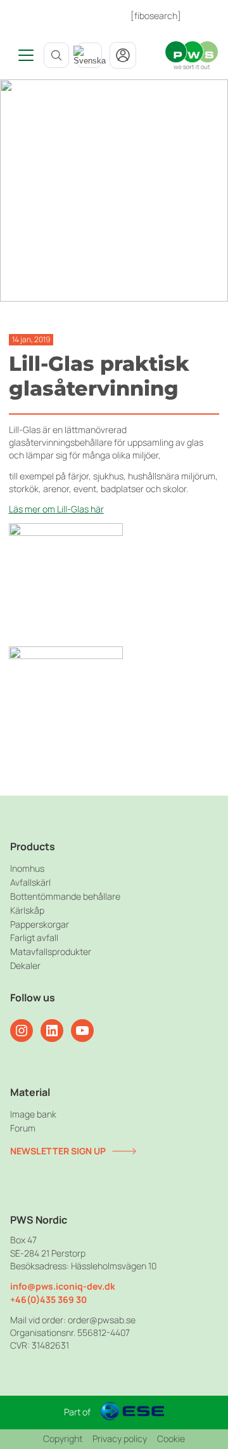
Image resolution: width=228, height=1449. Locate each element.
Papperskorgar (39, 924)
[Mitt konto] (123, 55)
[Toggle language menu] (89, 55)
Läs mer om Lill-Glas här (56, 509)
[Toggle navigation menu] (22, 55)
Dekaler (25, 965)
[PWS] (191, 55)
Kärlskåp (27, 910)
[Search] (56, 55)
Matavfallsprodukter (50, 951)
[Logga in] (204, 16)
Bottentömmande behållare (65, 896)
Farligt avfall (34, 938)
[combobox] (89, 55)
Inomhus (27, 868)
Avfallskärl (30, 882)
